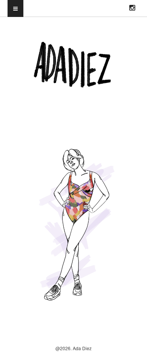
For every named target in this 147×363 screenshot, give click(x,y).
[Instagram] (132, 5)
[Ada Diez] (73, 82)
